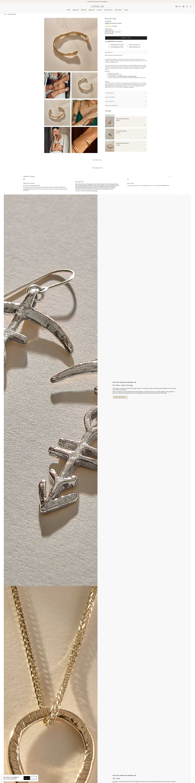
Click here (90, 184)
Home (5, 14)
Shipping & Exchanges (29, 176)
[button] (99, 10)
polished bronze (123, 76)
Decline (33, 778)
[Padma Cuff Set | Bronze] (109, 121)
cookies (15, 777)
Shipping (107, 23)
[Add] (144, 125)
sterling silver (133, 76)
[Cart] (190, 6)
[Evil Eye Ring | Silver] (109, 134)
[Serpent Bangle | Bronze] (109, 146)
